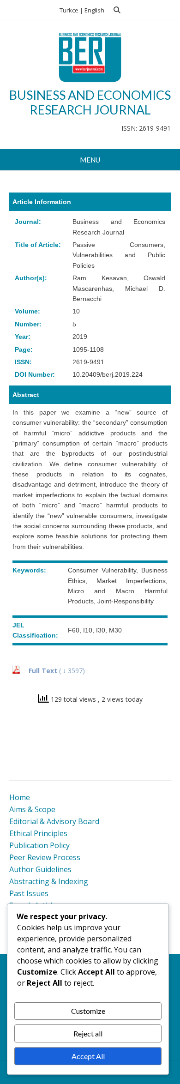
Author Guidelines (40, 869)
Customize (88, 1010)
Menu (90, 160)
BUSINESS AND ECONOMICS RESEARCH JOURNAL (90, 102)
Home (19, 797)
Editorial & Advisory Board (54, 821)
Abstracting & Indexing (48, 881)
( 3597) (72, 670)
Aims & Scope (32, 809)
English (94, 10)
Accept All (88, 1056)
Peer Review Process (44, 857)
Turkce (69, 10)
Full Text (44, 670)
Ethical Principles (38, 833)
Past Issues (28, 893)
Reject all (87, 1033)
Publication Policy (39, 845)
